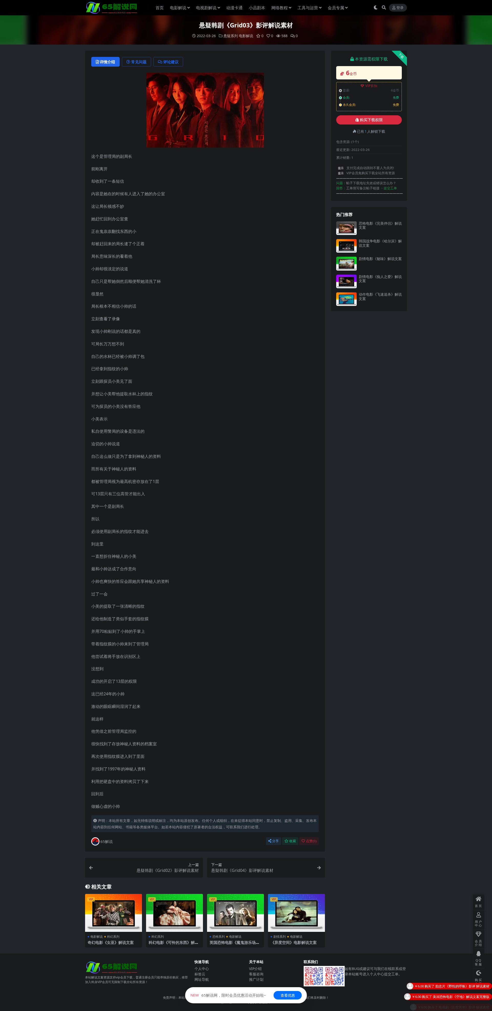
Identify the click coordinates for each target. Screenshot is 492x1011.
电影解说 (178, 8)
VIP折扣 (371, 86)
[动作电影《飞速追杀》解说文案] (346, 299)
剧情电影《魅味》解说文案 (380, 258)
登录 (400, 8)
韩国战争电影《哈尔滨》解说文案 (380, 243)
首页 (160, 8)
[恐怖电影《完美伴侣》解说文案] (346, 228)
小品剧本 (257, 8)
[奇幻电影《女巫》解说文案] (113, 913)
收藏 (292, 841)
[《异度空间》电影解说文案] (296, 913)
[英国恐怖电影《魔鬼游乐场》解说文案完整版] (235, 913)
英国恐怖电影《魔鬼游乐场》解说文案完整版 (235, 945)
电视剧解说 (206, 8)
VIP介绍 (255, 968)
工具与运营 (308, 8)
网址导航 (201, 979)
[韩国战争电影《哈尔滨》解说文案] (346, 246)
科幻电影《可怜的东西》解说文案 (174, 945)
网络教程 (279, 8)
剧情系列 (279, 936)
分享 (275, 841)
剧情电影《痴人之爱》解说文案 (380, 278)
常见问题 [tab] (139, 61)
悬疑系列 (230, 35)
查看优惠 (288, 995)
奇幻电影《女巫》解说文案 (111, 942)
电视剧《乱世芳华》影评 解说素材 (464, 993)
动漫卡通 (234, 8)
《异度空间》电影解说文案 (294, 942)
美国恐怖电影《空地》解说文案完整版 (461, 983)
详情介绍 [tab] (107, 61)
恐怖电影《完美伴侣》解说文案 (380, 225)
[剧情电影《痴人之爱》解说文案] (346, 281)
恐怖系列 (218, 936)
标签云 (199, 974)
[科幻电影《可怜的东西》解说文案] (174, 913)
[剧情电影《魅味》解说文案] (346, 263)
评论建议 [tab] (171, 61)
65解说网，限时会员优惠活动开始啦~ (228, 995)
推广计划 (256, 979)
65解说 (106, 841)
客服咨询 (256, 974)
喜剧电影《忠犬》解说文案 (469, 1004)
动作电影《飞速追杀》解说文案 (380, 296)
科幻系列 (113, 936)
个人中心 (201, 968)
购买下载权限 (371, 120)
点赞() (311, 841)
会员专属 (336, 8)
